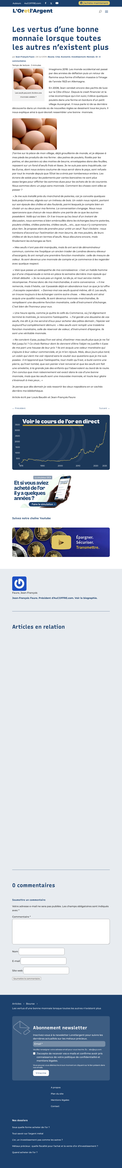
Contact (55, 1106)
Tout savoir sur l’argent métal (27, 1134)
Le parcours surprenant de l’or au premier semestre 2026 (47, 783)
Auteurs (17, 3)
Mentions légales (60, 1100)
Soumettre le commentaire (26, 978)
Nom (15, 951)
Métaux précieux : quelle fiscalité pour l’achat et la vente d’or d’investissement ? (55, 1146)
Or (97, 57)
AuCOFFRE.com (32, 3)
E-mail (16, 961)
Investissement (78, 57)
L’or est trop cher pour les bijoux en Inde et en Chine (44, 706)
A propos (56, 1087)
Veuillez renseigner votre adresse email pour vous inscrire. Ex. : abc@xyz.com (67, 1050)
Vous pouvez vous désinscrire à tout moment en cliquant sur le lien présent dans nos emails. (69, 1066)
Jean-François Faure (25, 57)
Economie (66, 57)
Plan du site (57, 1094)
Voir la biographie (86, 598)
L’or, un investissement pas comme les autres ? (37, 1140)
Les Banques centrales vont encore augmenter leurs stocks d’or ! (52, 860)
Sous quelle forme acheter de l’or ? (31, 1127)
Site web (17, 970)
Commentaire (21, 916)
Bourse (51, 57)
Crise (57, 57)
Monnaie (91, 57)
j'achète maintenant (95, 3)
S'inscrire (41, 1073)
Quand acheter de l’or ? (24, 1152)
